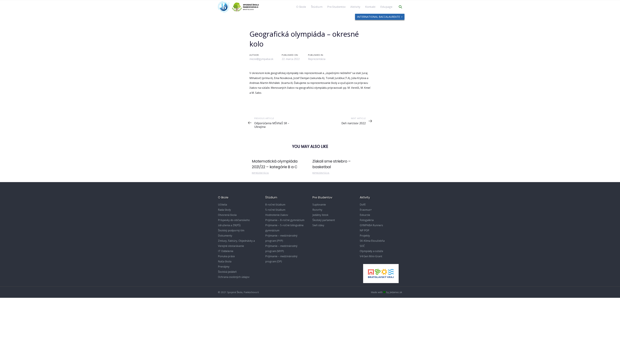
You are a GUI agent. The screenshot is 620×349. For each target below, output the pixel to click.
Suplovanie (319, 204)
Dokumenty (225, 235)
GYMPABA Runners (371, 225)
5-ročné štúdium (275, 210)
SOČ (362, 246)
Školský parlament (323, 220)
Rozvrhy (317, 210)
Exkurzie (365, 215)
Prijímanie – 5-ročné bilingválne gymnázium (284, 227)
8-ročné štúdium (275, 204)
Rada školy (224, 210)
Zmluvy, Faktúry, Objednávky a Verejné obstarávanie (236, 243)
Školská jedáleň (227, 272)
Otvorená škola (227, 215)
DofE (363, 204)
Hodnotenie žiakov (276, 215)
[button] (400, 7)
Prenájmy (223, 266)
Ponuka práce (226, 256)
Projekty (365, 235)
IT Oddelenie (225, 251)
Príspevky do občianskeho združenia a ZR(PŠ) (234, 222)
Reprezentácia (316, 59)
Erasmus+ (366, 210)
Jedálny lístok (320, 215)
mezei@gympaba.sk (261, 59)
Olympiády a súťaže (371, 251)
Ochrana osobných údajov (233, 277)
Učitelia (222, 204)
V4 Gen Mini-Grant (371, 256)
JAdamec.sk (396, 292)
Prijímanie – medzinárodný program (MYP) (281, 248)
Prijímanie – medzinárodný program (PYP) (281, 238)
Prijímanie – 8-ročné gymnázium (284, 220)
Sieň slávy (318, 225)
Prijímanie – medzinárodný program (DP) (281, 258)
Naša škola (224, 261)
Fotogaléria (367, 220)
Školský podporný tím (231, 230)
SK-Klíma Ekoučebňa (372, 241)
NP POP (364, 230)
